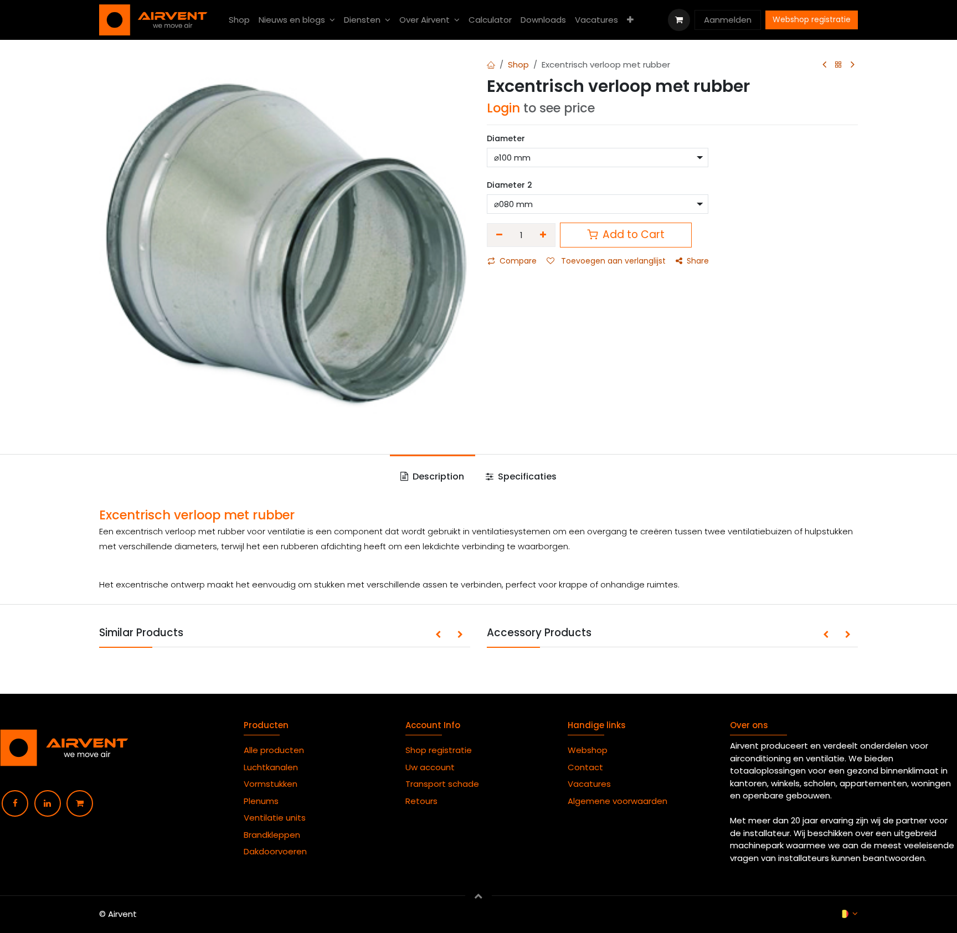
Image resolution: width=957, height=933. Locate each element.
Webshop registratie (812, 19)
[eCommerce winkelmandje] (679, 20)
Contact (585, 767)
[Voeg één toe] (543, 235)
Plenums (261, 801)
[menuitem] (239, 20)
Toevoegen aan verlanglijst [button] (612, 260)
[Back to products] (838, 65)
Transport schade (442, 784)
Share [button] (698, 260)
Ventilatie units (275, 817)
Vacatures (589, 784)
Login (503, 108)
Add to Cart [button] (632, 234)
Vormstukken (272, 784)
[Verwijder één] (499, 235)
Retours (421, 801)
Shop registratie (438, 750)
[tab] (432, 477)
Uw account (431, 767)
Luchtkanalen (271, 767)
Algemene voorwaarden (620, 801)
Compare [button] (518, 260)
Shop (518, 64)
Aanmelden (728, 19)
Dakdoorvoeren (275, 851)
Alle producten (274, 750)
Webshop (588, 750)
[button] (438, 635)
